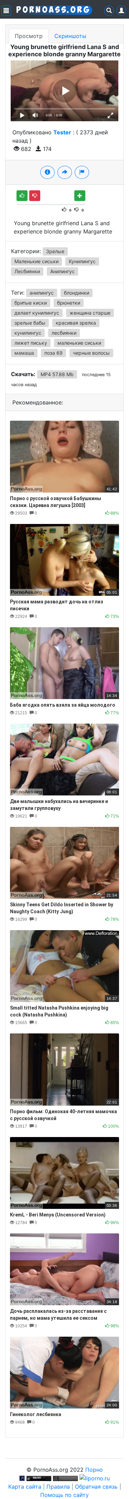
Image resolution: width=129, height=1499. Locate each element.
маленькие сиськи (79, 343)
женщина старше (89, 313)
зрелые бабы (29, 323)
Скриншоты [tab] (70, 35)
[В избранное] (79, 195)
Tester (62, 132)
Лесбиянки (27, 271)
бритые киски (30, 303)
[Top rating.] (38, 1477)
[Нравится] (22, 195)
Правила (58, 1486)
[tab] (47, 172)
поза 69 (53, 353)
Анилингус (62, 271)
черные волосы (91, 353)
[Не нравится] (34, 195)
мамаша (24, 353)
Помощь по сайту (64, 1494)
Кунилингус (82, 261)
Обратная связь (96, 1486)
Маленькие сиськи (36, 261)
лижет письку (30, 343)
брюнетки (68, 303)
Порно (94, 1469)
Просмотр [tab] (29, 35)
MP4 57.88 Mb (57, 374)
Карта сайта (24, 1486)
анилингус (42, 293)
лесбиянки (64, 333)
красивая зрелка (76, 323)
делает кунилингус (36, 313)
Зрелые (55, 251)
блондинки (76, 293)
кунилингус (27, 333)
